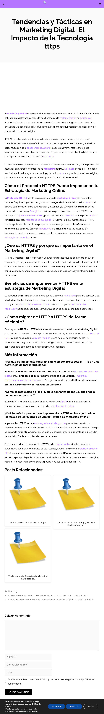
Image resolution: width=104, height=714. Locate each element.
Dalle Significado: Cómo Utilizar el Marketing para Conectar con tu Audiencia (47, 595)
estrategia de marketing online (50, 423)
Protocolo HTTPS (17, 198)
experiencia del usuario (39, 147)
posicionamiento (89, 448)
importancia (45, 228)
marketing (50, 168)
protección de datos (63, 406)
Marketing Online (66, 198)
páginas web (62, 444)
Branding (12, 591)
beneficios (70, 295)
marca (61, 173)
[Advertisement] (52, 91)
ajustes (35, 711)
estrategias (86, 118)
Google (34, 211)
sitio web (69, 215)
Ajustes (90, 706)
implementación (68, 118)
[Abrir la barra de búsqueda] (3, 4)
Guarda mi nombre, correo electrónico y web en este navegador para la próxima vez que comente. (51, 681)
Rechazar (74, 706)
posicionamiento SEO (31, 215)
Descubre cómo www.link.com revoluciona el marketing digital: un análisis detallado (51, 599)
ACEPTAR (56, 706)
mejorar (94, 215)
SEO (7, 453)
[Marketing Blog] (53, 4)
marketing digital (17, 113)
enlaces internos (41, 338)
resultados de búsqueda (38, 219)
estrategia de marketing (17, 237)
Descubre (69, 168)
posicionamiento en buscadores (35, 304)
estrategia (48, 156)
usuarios (89, 202)
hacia (64, 401)
